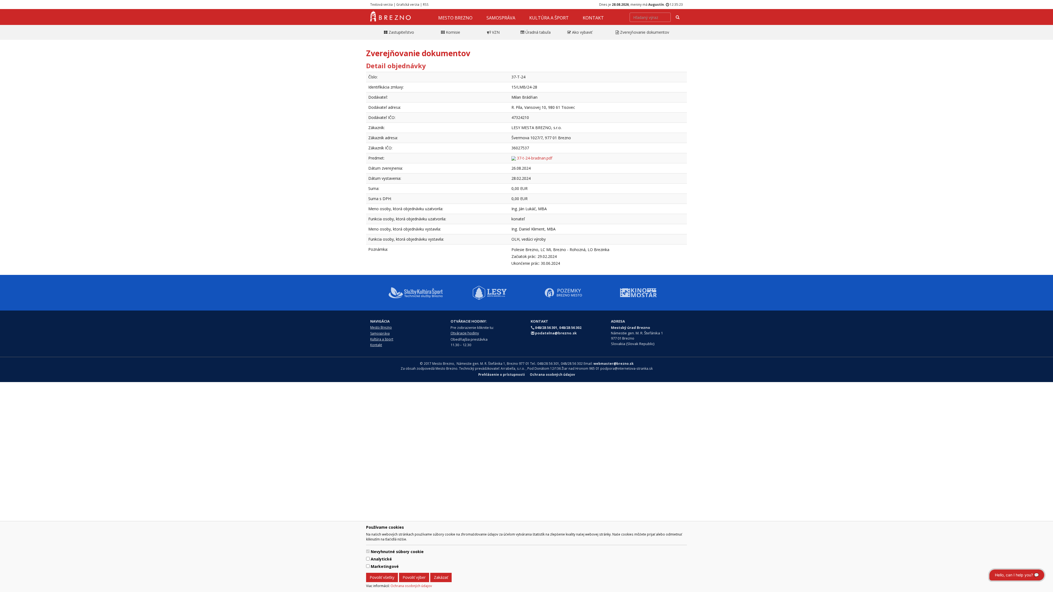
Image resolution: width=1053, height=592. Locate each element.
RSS (426, 4)
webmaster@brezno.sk (613, 363)
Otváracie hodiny (465, 333)
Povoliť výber (414, 577)
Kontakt (593, 18)
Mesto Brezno (455, 18)
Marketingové (385, 566)
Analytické (381, 559)
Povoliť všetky (382, 577)
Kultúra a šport (549, 18)
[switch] (368, 551)
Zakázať (441, 577)
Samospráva (500, 18)
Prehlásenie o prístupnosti (501, 374)
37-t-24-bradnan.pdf (534, 158)
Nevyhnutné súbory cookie (397, 551)
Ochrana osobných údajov (411, 586)
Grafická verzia (407, 4)
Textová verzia (381, 4)
